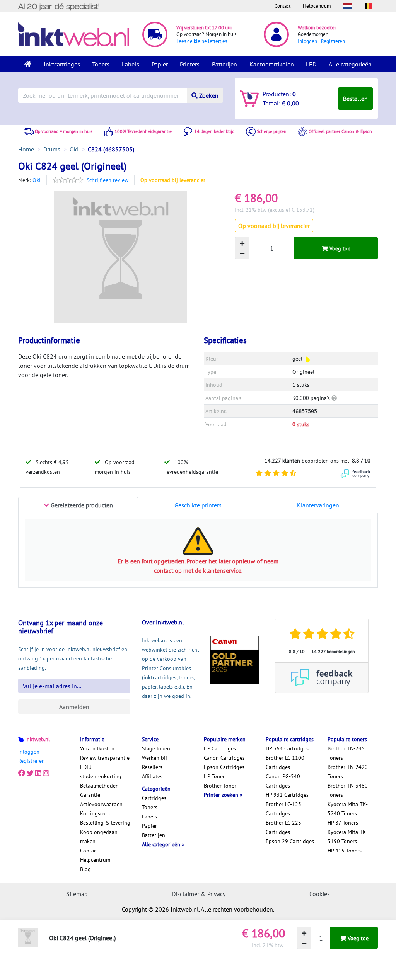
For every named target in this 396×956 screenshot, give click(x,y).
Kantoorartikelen (271, 64)
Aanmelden (74, 707)
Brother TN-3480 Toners (348, 790)
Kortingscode (95, 813)
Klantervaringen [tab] (318, 505)
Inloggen (307, 41)
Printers (190, 64)
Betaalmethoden (99, 785)
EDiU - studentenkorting (100, 772)
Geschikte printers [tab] (198, 505)
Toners (100, 64)
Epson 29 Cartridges (290, 841)
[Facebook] (21, 773)
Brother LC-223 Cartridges (283, 827)
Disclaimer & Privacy (198, 894)
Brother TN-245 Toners (346, 753)
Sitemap (77, 894)
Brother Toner (220, 785)
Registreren (333, 41)
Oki (36, 180)
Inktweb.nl (37, 739)
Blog (85, 869)
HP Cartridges (220, 748)
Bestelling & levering (105, 822)
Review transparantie (105, 757)
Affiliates (152, 776)
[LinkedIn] (38, 773)
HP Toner (214, 776)
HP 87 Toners (343, 822)
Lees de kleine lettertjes (201, 41)
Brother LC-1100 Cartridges (285, 762)
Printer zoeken (222, 794)
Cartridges (154, 797)
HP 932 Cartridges (287, 794)
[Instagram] (46, 773)
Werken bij (154, 757)
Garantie (90, 794)
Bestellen (355, 98)
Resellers (152, 767)
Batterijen (224, 64)
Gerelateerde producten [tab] (81, 505)
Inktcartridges (62, 64)
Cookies (319, 894)
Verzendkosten (97, 748)
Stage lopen (156, 748)
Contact (282, 6)
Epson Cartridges (224, 767)
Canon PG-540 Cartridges (283, 781)
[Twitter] (30, 773)
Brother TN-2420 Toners (348, 772)
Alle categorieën (350, 64)
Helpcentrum (317, 6)
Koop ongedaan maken (99, 836)
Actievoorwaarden (101, 804)
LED (311, 64)
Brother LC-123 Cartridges (283, 809)
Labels (130, 64)
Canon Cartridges (224, 757)
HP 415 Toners (345, 850)
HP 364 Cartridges (287, 748)
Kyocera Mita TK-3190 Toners (348, 836)
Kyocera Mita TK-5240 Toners (348, 809)
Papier (160, 64)
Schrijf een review (107, 180)
